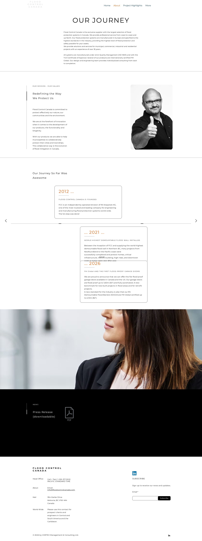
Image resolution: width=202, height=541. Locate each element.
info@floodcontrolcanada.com (61, 490)
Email (134, 492)
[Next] (196, 221)
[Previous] (6, 221)
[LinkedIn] (134, 473)
